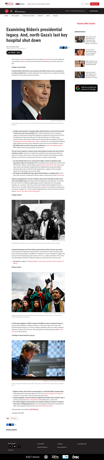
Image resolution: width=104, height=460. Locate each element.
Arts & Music (15, 15)
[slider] (13, 11)
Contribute (60, 443)
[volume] (11, 11)
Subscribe (47, 59)
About (48, 15)
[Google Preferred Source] (86, 88)
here (28, 317)
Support (40, 15)
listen (24, 61)
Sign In (87, 4)
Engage (55, 15)
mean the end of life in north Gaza (49, 165)
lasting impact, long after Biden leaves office (26, 141)
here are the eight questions (54, 145)
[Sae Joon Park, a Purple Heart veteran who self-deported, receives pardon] (80, 52)
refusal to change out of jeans (52, 393)
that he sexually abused (33, 399)
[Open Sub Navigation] (9, 15)
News (6, 15)
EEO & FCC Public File (42, 447)
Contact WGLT (40, 443)
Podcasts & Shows (28, 15)
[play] (6, 11)
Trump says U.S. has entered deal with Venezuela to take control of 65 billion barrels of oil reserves (91, 40)
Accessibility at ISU (82, 443)
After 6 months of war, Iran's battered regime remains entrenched (91, 62)
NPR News (13, 418)
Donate (95, 4)
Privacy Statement (61, 447)
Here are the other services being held (28, 191)
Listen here (60, 175)
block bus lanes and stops (45, 406)
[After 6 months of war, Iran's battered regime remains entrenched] (80, 63)
